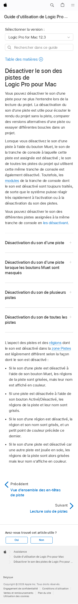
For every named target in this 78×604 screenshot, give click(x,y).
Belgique (8, 577)
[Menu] (73, 5)
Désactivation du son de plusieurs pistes (35, 295)
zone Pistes (61, 348)
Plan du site (44, 592)
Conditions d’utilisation (55, 588)
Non (41, 540)
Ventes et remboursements (18, 592)
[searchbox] (39, 47)
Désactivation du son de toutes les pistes (36, 320)
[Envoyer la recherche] (9, 47)
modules (12, 180)
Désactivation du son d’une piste (34, 242)
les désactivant (55, 223)
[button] (52, 5)
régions (55, 343)
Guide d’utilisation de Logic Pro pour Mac (39, 556)
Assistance (20, 551)
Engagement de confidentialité (20, 588)
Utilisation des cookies (16, 596)
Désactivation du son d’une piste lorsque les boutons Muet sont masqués (34, 267)
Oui (16, 540)
